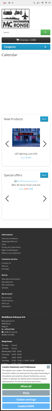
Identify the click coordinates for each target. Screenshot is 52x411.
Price (4, 244)
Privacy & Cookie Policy (11, 247)
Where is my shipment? (11, 253)
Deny (26, 393)
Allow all (26, 386)
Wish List (5, 303)
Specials (5, 287)
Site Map (5, 269)
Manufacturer (7, 282)
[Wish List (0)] (42, 3)
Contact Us (6, 263)
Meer (44, 119)
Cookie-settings (26, 399)
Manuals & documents (11, 279)
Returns (5, 266)
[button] (45, 144)
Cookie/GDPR (26, 406)
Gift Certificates (8, 285)
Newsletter (6, 306)
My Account (7, 297)
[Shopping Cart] (46, 3)
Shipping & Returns (9, 241)
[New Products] (9, 3)
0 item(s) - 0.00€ (27, 39)
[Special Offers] (12, 3)
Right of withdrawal (10, 250)
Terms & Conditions (10, 238)
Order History (7, 300)
